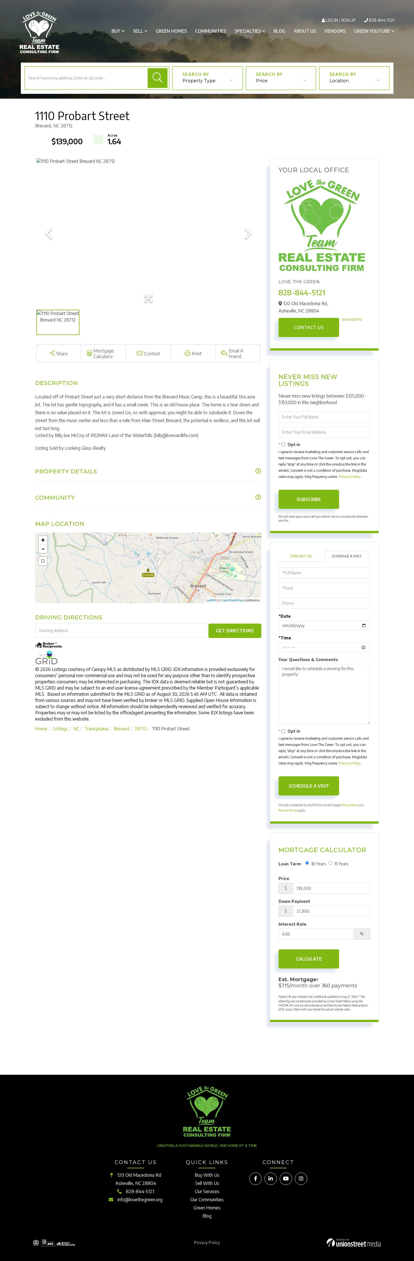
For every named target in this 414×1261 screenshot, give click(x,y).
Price (262, 80)
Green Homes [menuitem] (171, 31)
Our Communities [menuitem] (207, 1199)
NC (76, 729)
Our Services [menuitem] (207, 1191)
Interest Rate (292, 924)
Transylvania (96, 729)
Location (339, 80)
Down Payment (294, 901)
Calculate (309, 959)
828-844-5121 (381, 20)
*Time (285, 637)
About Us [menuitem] (305, 31)
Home (41, 729)
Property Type (198, 80)
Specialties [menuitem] (248, 31)
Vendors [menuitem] (335, 31)
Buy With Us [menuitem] (207, 1175)
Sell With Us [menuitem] (207, 1183)
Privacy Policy (349, 477)
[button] (157, 78)
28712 (141, 729)
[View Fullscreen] (43, 561)
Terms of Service (288, 810)
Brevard (121, 729)
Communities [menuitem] (210, 31)
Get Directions (235, 630)
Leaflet (211, 600)
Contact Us (309, 327)
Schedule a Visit (347, 556)
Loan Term (290, 863)
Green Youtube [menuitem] (372, 31)
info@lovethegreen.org (140, 1199)
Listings (60, 729)
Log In (332, 20)
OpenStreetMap (232, 600)
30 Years (318, 863)
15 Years (341, 863)
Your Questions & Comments (308, 659)
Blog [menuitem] (279, 31)
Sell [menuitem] (138, 31)
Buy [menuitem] (116, 31)
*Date (285, 616)
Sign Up (348, 20)
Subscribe (309, 499)
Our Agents (352, 319)
